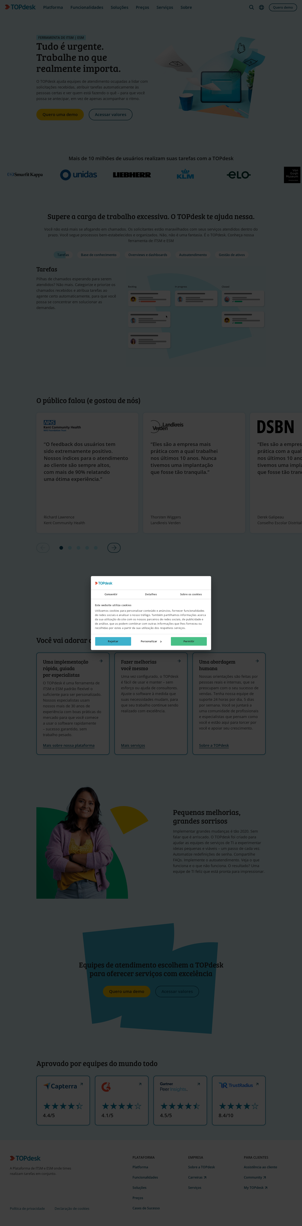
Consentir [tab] (111, 594)
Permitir (188, 641)
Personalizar (149, 641)
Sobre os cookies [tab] (191, 594)
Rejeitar (113, 641)
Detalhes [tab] (151, 594)
